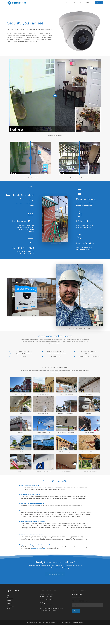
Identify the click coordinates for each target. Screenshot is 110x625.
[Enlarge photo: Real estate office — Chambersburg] (66, 404)
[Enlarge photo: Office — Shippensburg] (43, 384)
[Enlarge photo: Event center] (89, 384)
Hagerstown (42, 548)
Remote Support (78, 622)
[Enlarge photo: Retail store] (20, 423)
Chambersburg (34, 548)
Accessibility (68, 622)
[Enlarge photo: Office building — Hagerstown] (66, 442)
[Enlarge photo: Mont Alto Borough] (89, 423)
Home (8, 595)
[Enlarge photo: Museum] (20, 404)
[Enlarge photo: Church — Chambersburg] (66, 384)
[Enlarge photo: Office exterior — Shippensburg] (89, 442)
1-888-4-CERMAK (77, 594)
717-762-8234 (76, 597)
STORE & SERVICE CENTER (48, 591)
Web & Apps (10, 606)
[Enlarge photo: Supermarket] (89, 404)
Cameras (9, 603)
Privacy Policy (60, 622)
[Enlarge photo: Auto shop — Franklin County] (43, 461)
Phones (9, 600)
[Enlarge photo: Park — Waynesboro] (43, 442)
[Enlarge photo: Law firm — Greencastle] (43, 404)
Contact (9, 609)
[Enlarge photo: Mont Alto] (20, 461)
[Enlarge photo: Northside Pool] (20, 442)
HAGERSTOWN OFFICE (47, 600)
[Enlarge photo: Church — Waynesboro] (20, 384)
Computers (10, 598)
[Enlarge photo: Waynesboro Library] (66, 461)
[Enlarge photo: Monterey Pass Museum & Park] (89, 461)
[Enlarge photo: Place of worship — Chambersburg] (66, 423)
